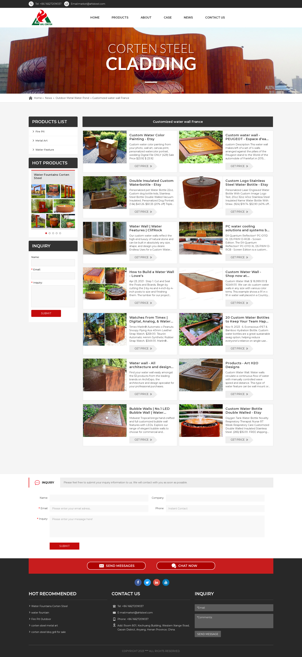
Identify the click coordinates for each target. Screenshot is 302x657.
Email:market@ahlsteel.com (88, 3)
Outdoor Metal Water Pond (72, 98)
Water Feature (44, 149)
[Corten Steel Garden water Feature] (42, 18)
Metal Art (41, 140)
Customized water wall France (178, 122)
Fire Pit (40, 131)
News (48, 98)
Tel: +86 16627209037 (48, 3)
